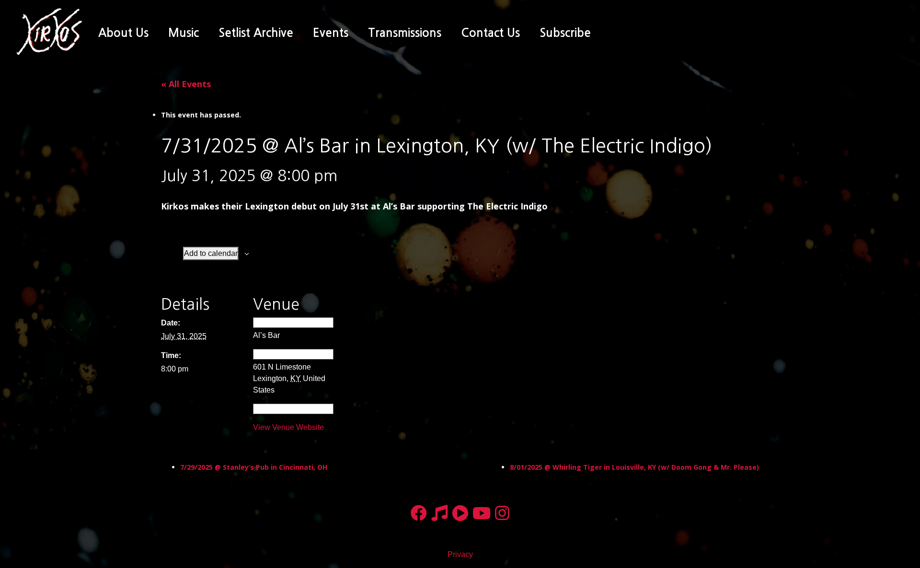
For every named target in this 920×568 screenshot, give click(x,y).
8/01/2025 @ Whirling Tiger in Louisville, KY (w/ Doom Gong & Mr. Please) (634, 467)
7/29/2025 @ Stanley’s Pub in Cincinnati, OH (253, 467)
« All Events (186, 84)
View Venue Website (288, 427)
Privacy (460, 554)
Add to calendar (211, 253)
